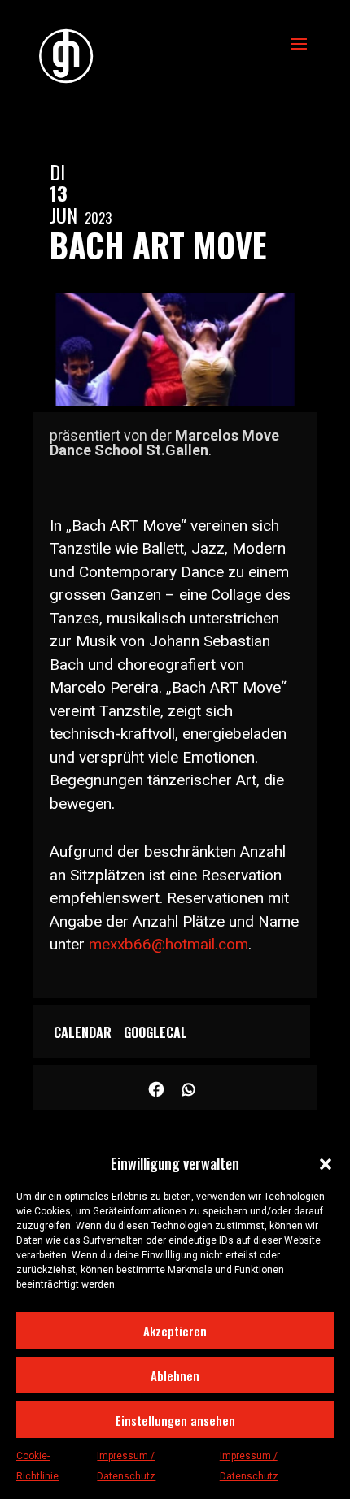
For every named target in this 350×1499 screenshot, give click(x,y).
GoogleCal (155, 1032)
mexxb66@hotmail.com (168, 944)
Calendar (83, 1032)
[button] (325, 1164)
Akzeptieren (175, 1331)
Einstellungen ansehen (175, 1420)
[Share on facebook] (156, 1087)
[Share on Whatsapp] (189, 1087)
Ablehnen (175, 1375)
